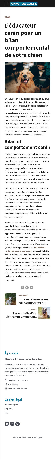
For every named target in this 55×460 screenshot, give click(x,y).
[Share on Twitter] (27, 287)
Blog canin (9, 409)
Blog (8, 17)
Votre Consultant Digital (32, 437)
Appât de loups (24, 3)
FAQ (6, 413)
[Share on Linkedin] (31, 287)
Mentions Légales (11, 405)
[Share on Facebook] (22, 287)
